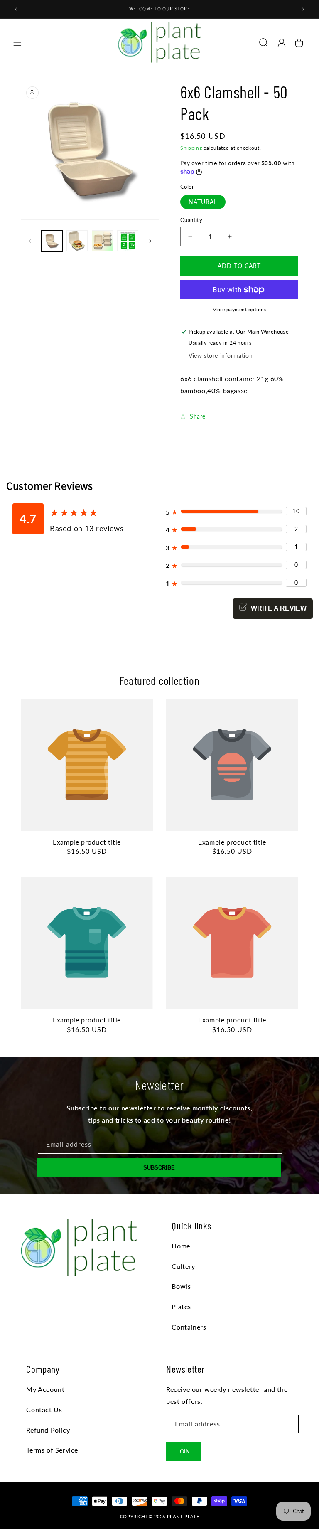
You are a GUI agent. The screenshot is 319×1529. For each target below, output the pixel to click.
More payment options (239, 309)
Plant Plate (183, 1516)
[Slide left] (30, 241)
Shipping (191, 148)
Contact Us (44, 1409)
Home (181, 1246)
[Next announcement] (303, 9)
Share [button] (198, 416)
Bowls (181, 1286)
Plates (181, 1306)
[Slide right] (150, 241)
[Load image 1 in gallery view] (51, 240)
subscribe (159, 1168)
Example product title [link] (87, 842)
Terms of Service (52, 1450)
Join (183, 1451)
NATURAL (203, 201)
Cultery (183, 1266)
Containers (189, 1327)
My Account (45, 1389)
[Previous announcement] (16, 9)
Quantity (191, 220)
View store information (221, 355)
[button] (17, 42)
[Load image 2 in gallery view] (77, 240)
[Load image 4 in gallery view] (127, 240)
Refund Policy (48, 1430)
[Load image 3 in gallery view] (102, 240)
